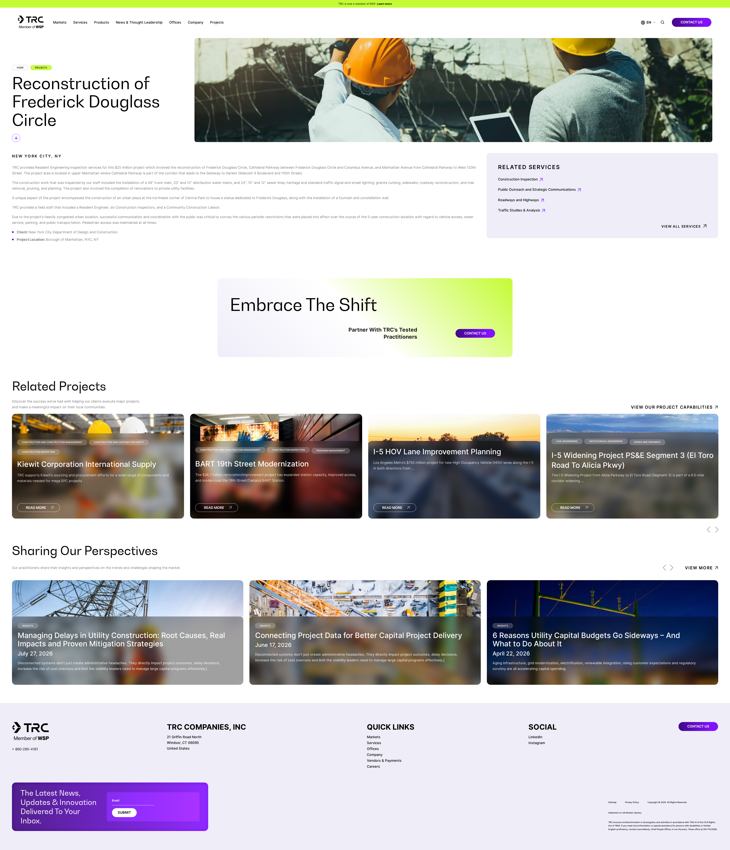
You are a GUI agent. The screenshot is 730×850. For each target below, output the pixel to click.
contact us (692, 22)
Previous (708, 530)
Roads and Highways (647, 442)
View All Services (681, 226)
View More (699, 567)
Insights (27, 625)
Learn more (384, 3)
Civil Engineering (567, 441)
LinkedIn (535, 737)
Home (20, 67)
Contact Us (475, 333)
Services (80, 22)
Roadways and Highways (518, 200)
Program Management (330, 450)
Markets (60, 22)
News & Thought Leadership (139, 22)
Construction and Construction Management (52, 442)
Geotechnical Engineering (606, 441)
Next (717, 530)
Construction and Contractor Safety (119, 442)
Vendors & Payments (384, 761)
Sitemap (612, 802)
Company (195, 22)
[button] (646, 22)
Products (101, 22)
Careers (373, 766)
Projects (217, 22)
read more (36, 508)
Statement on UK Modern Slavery (624, 812)
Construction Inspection (518, 179)
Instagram (536, 743)
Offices (175, 22)
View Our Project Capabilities (672, 407)
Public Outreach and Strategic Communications (537, 189)
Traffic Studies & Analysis (519, 210)
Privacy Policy (632, 802)
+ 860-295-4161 (25, 749)
